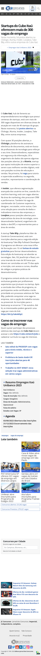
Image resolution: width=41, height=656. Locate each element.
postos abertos (26, 128)
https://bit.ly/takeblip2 (11, 314)
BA (22, 14)
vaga (25, 173)
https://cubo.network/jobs (26, 334)
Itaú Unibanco (9, 390)
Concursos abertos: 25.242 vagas (14, 505)
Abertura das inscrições (19, 420)
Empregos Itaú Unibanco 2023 (19, 47)
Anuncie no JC (14, 636)
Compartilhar (20, 78)
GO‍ (36, 14)
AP (14, 14)
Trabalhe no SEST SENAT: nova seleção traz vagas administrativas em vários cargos (21, 370)
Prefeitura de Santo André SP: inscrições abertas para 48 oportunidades (19, 360)
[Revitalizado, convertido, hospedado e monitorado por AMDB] (38, 653)
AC (7, 14)
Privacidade (27, 636)
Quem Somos (14, 631)
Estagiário (14, 399)
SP (20, 411)
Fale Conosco (27, 631)
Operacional (8, 405)
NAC (2, 14)
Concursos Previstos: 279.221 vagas (15, 509)
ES (32, 14)
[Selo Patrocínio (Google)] (32, 8)
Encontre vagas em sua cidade (12, 544)
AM (18, 14)
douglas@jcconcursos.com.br (24, 82)
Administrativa (24, 402)
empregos (5, 435)
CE (25, 14)
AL (10, 14)
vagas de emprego (17, 435)
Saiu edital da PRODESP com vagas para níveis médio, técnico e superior (21, 349)
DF (29, 14)
